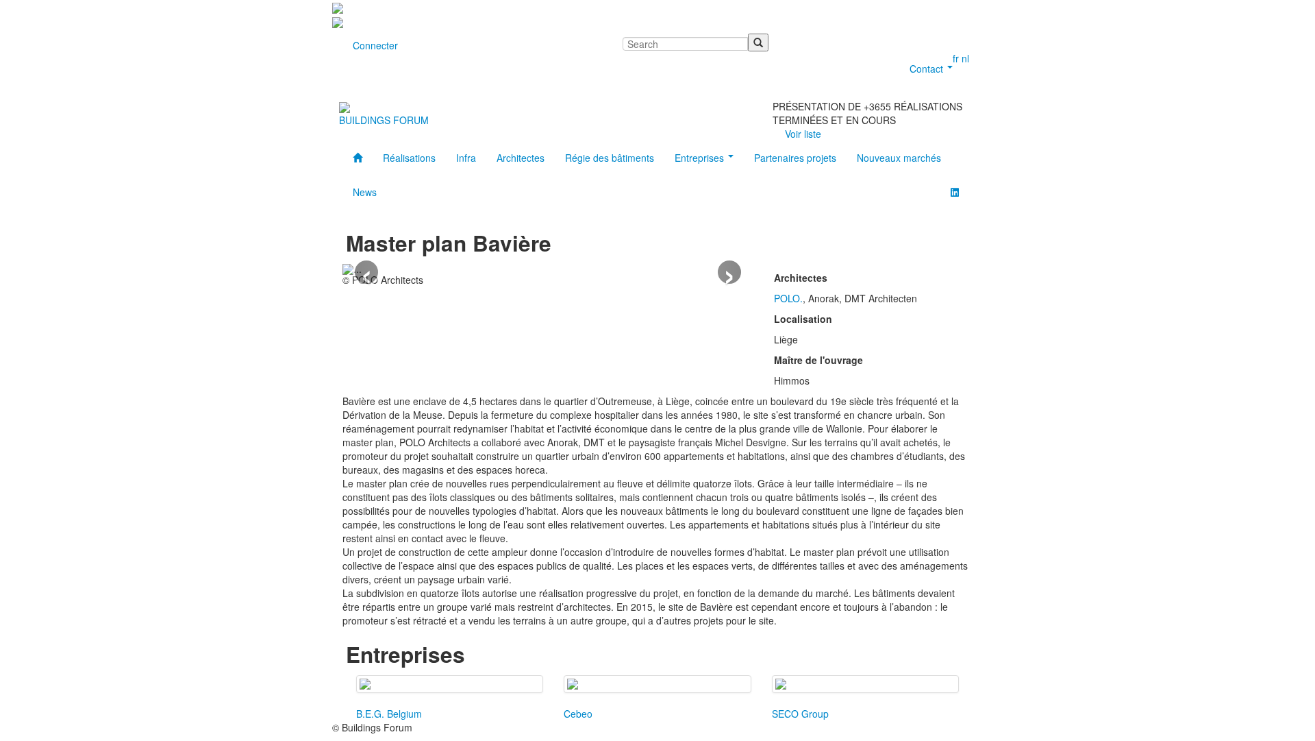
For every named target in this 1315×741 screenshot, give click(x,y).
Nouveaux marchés (899, 158)
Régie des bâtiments (609, 158)
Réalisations (409, 158)
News (365, 192)
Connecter (375, 45)
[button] (366, 272)
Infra (466, 158)
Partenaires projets (795, 158)
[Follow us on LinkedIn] (954, 192)
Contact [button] (928, 68)
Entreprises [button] (701, 158)
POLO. (788, 298)
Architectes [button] (520, 158)
